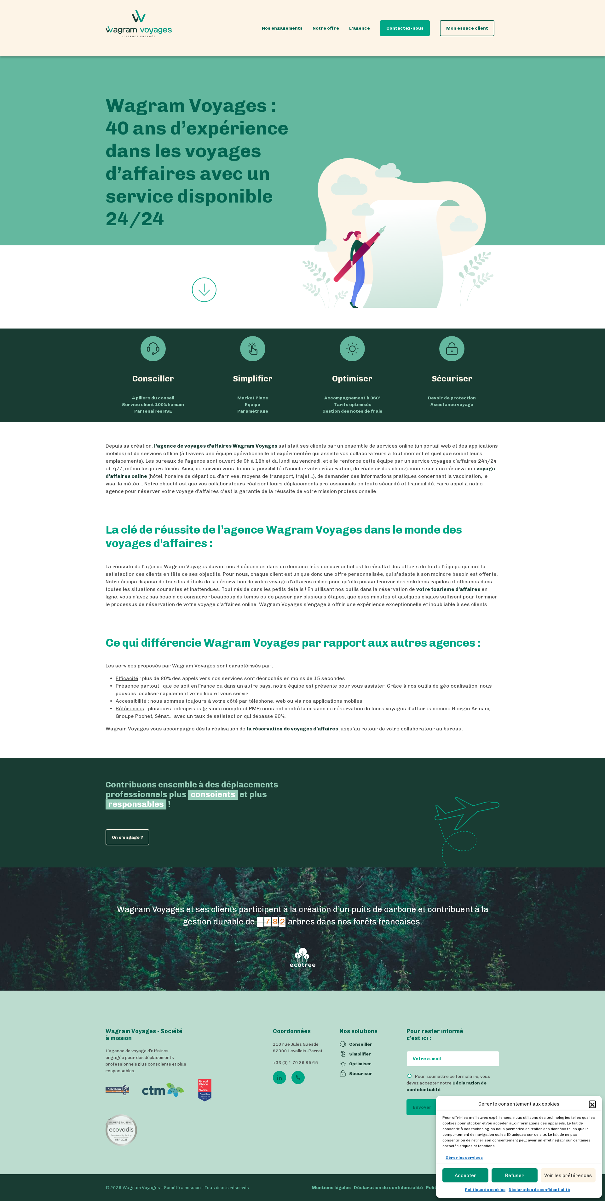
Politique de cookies (485, 1189)
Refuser (514, 1175)
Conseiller (153, 379)
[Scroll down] (204, 290)
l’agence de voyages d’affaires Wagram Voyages (215, 446)
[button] (592, 1104)
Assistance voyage (451, 404)
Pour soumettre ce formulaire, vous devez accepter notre (448, 1083)
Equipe (252, 404)
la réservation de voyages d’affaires (292, 729)
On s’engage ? (127, 837)
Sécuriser (452, 379)
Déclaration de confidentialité (539, 1189)
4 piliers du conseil (153, 398)
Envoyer (422, 1107)
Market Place (252, 398)
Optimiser (352, 379)
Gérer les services (464, 1157)
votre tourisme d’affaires (448, 589)
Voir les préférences (568, 1175)
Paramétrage (252, 411)
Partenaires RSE (153, 411)
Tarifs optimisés (352, 404)
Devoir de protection (452, 398)
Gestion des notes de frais (352, 411)
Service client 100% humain (153, 404)
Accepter (465, 1175)
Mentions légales (331, 1187)
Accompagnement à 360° (352, 398)
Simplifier (253, 379)
